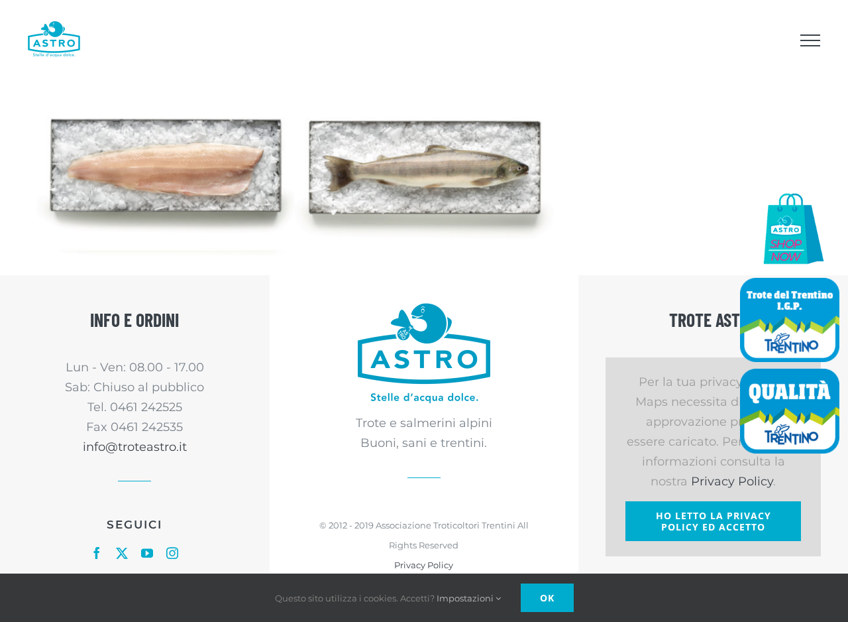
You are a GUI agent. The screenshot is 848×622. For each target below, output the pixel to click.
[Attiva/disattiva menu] (810, 40)
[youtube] (147, 553)
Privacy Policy (423, 565)
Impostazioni (466, 598)
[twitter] (122, 553)
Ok (547, 597)
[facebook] (97, 553)
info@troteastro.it (135, 447)
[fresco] (165, 178)
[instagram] (172, 553)
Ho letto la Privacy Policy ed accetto (713, 521)
